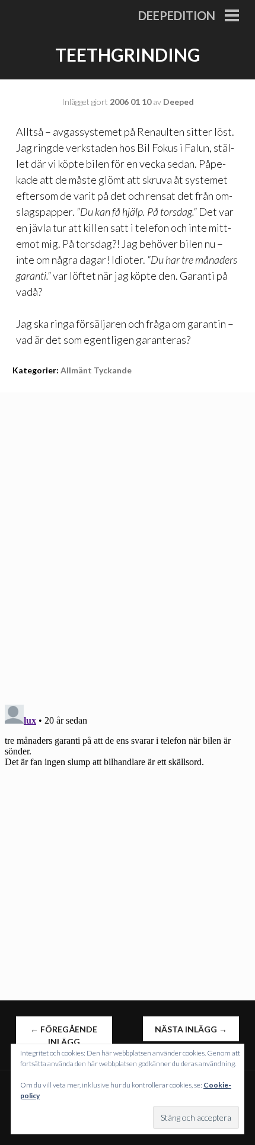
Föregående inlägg (63, 1035)
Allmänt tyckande (96, 370)
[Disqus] (127, 540)
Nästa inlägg (191, 1029)
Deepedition (176, 15)
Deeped (178, 102)
